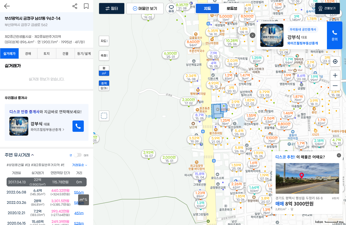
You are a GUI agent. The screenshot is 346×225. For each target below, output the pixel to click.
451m (79, 213)
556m (79, 192)
